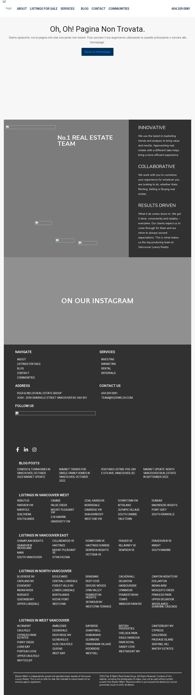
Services (67, 8)
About (22, 8)
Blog (85, 8)
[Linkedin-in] (26, 449)
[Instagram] (34, 449)
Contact (98, 8)
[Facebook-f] (17, 449)
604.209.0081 (180, 8)
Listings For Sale (44, 8)
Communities (119, 8)
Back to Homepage (97, 52)
